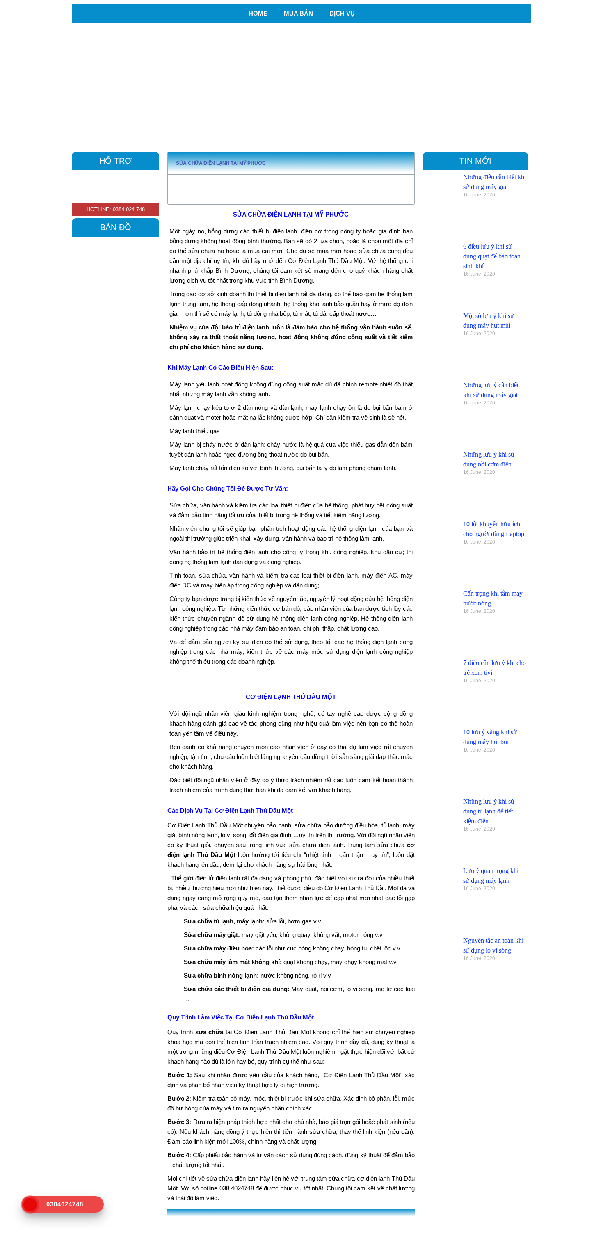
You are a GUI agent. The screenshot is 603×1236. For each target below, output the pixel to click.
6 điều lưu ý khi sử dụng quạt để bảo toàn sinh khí (492, 256)
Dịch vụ (342, 13)
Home (258, 13)
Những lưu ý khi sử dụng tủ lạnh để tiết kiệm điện (488, 811)
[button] (404, 163)
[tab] (301, 1220)
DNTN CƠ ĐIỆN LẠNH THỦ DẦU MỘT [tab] (229, 1220)
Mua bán (298, 13)
